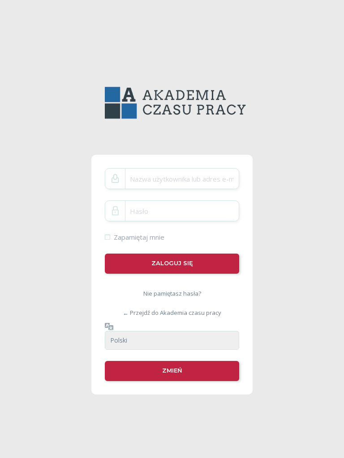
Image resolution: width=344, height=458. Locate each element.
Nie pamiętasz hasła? (172, 293)
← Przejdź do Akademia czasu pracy (172, 313)
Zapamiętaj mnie (139, 237)
